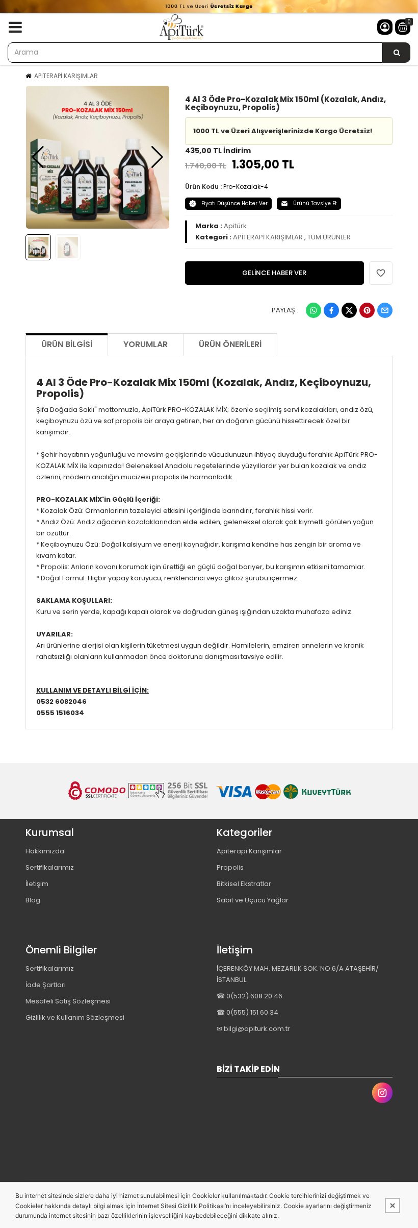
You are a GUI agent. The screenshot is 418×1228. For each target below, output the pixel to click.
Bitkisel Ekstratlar (244, 884)
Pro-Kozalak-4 (245, 186)
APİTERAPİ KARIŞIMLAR (66, 75)
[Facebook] (331, 310)
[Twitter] (349, 310)
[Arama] (396, 52)
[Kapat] (392, 1205)
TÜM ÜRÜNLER (329, 237)
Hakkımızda (44, 851)
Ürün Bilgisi (66, 344)
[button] (38, 157)
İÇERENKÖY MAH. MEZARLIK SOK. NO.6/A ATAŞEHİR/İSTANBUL (298, 974)
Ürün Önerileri (230, 344)
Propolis (230, 867)
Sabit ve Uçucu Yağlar (253, 900)
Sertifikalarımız (49, 867)
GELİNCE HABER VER (274, 273)
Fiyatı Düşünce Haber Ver (234, 203)
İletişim (36, 884)
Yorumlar (145, 344)
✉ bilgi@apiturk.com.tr (253, 1029)
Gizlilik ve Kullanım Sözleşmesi (74, 1017)
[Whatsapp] (313, 310)
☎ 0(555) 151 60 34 (247, 1012)
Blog (32, 900)
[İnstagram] (382, 1093)
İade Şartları (45, 985)
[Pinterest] (367, 310)
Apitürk (235, 226)
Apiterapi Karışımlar (249, 851)
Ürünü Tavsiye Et (315, 203)
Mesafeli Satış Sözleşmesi (68, 1001)
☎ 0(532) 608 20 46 (249, 996)
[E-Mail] (385, 310)
